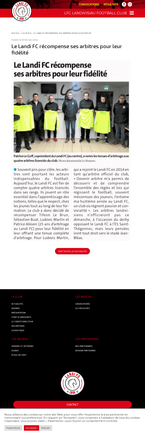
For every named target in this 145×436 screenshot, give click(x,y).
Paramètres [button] (13, 427)
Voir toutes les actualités (72, 251)
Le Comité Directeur (22, 321)
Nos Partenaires (84, 346)
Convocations (89, 4)
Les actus (26, 33)
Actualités (17, 303)
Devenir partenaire (85, 350)
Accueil (15, 33)
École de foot (19, 355)
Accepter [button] (31, 427)
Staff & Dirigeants (21, 317)
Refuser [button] (45, 427)
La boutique (17, 330)
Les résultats (82, 308)
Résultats (111, 4)
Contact (73, 404)
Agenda (15, 308)
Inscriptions (18, 326)
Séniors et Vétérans (22, 346)
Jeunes (15, 350)
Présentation (18, 312)
